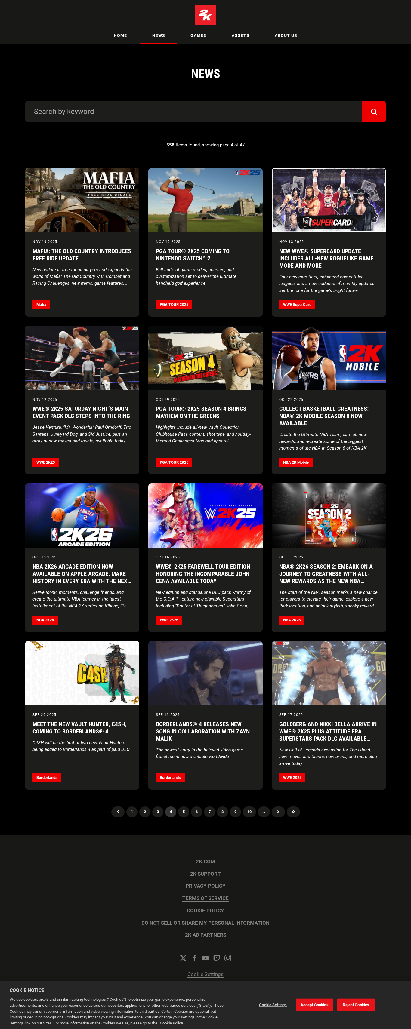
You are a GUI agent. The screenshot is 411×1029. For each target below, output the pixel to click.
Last (293, 811)
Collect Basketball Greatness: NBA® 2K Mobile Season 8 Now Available (324, 416)
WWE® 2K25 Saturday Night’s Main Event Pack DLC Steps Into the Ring (81, 412)
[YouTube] (205, 958)
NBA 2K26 (45, 620)
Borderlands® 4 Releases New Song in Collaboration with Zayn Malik (203, 731)
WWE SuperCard (297, 304)
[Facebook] (194, 958)
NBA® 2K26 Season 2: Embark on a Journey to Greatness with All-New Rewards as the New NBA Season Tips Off (326, 577)
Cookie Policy (171, 1023)
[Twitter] (183, 958)
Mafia (41, 304)
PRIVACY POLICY (206, 886)
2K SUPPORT (205, 874)
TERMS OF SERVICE (205, 898)
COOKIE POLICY (205, 911)
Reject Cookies (356, 1005)
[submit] (374, 111)
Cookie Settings (205, 974)
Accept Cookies (315, 1005)
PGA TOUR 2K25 (174, 304)
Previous (118, 811)
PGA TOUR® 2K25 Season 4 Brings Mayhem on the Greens (201, 412)
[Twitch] (216, 958)
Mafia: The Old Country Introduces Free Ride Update (81, 254)
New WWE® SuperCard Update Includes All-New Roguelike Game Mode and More (326, 258)
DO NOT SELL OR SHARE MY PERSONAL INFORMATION (205, 923)
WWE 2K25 (45, 462)
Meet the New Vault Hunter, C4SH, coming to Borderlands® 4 (79, 727)
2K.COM (205, 862)
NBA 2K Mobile (296, 462)
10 (249, 811)
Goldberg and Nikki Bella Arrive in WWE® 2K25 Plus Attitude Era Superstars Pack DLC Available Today (328, 734)
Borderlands (46, 777)
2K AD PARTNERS (205, 935)
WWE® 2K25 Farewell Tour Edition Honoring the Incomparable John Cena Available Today (203, 574)
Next (278, 811)
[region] (205, 1005)
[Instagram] (227, 958)
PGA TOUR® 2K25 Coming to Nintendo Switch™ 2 (193, 254)
